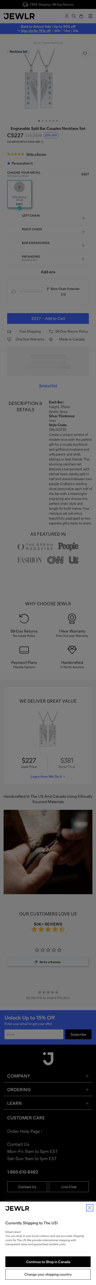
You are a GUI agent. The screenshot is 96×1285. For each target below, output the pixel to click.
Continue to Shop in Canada (48, 1262)
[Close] (89, 1207)
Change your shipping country (48, 1274)
